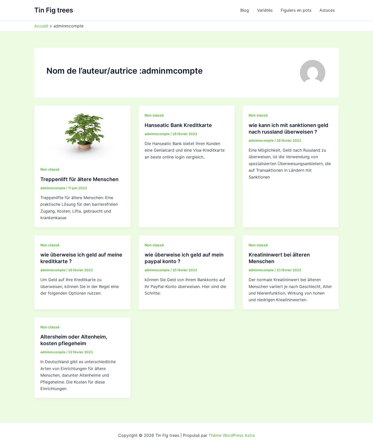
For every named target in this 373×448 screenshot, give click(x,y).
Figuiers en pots (296, 10)
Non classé (49, 169)
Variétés (265, 10)
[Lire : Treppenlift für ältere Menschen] (82, 132)
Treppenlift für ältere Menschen (79, 179)
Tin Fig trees (53, 10)
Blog (244, 10)
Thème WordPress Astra (232, 435)
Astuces (327, 10)
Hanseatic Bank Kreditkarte (178, 125)
